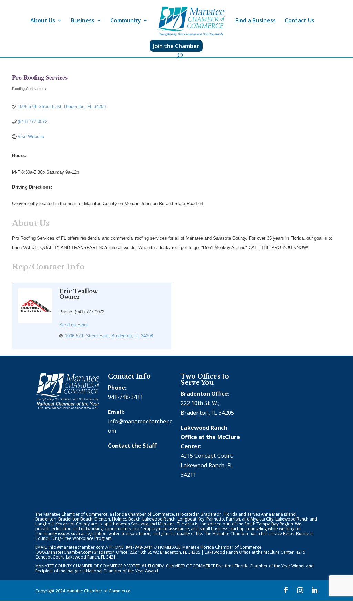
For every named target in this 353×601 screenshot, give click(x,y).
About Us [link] (42, 21)
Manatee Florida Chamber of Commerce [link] (221, 547)
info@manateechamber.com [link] (76, 547)
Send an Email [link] (74, 324)
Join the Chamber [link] (176, 46)
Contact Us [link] (299, 21)
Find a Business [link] (255, 21)
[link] (190, 21)
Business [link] (82, 21)
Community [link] (125, 21)
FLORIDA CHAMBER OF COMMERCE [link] (181, 566)
